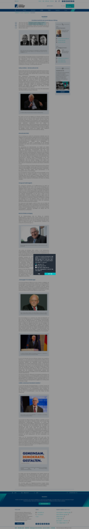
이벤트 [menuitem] (49, 10)
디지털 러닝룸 (59, 518)
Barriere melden (46, 527)
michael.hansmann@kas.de (63, 38)
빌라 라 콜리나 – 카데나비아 (62, 520)
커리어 (39, 1)
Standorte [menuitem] (58, 10)
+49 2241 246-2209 (61, 40)
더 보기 (37, 516)
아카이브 (52, 1)
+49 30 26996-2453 (61, 60)
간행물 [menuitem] (41, 10)
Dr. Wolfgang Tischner (61, 47)
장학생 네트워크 (59, 516)
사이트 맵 (53, 527)
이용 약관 (27, 527)
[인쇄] (16, 23)
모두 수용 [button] (50, 274)
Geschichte (33, 12)
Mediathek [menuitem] (33, 10)
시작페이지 (17, 12)
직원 (43, 1)
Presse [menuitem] (65, 10)
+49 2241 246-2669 (61, 42)
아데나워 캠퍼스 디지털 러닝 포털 (63, 512)
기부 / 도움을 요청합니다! (61, 522)
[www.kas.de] (20, 5)
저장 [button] (39, 274)
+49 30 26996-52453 (62, 61)
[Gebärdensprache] (59, 1)
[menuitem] (16, 10)
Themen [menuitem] (24, 10)
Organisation (26, 12)
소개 (22, 12)
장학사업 (47, 1)
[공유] (16, 28)
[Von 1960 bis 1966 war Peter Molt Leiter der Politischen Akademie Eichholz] (33, 101)
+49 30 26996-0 (40, 514)
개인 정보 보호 (21, 527)
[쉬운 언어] (56, 1)
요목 (16, 527)
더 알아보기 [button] (44, 262)
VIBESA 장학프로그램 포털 (61, 514)
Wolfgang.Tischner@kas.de (63, 58)
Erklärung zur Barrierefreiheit (36, 527)
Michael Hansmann (60, 28)
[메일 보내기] (16, 25)
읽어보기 (63, 91)
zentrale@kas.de (40, 512)
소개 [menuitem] (73, 10)
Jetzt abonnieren (44, 503)
